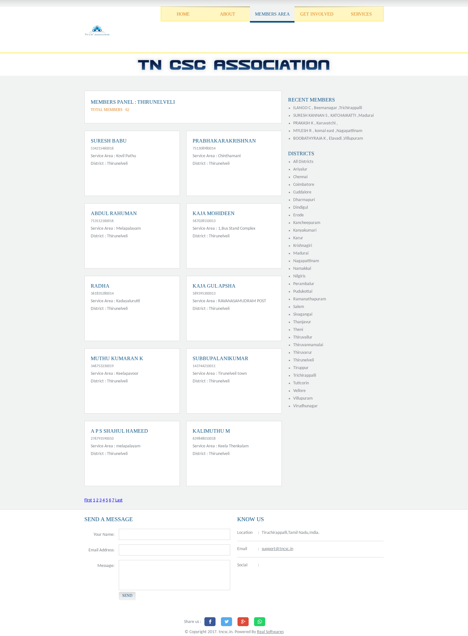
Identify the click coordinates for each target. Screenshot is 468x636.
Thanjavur (302, 322)
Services (361, 14)
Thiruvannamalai (308, 345)
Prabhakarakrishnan (224, 140)
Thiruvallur (302, 337)
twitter (280, 566)
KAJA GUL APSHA (214, 286)
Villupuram (303, 398)
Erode (298, 215)
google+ (296, 566)
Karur (298, 238)
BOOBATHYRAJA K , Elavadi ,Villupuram (328, 138)
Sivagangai (302, 314)
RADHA (100, 286)
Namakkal (302, 268)
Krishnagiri (302, 245)
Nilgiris (299, 276)
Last (119, 500)
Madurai (300, 253)
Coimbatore (303, 184)
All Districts (303, 161)
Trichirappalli (304, 375)
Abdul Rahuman (114, 213)
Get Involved (316, 14)
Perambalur (303, 284)
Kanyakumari (304, 230)
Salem (298, 306)
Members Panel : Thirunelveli (133, 102)
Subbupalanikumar (220, 358)
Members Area (272, 14)
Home (183, 14)
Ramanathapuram (309, 299)
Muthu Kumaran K (117, 358)
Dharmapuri (304, 200)
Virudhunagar (305, 406)
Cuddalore (302, 192)
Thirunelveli (303, 360)
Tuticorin (301, 383)
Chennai (300, 177)
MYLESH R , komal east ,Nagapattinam (327, 131)
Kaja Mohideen (214, 213)
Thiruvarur (302, 352)
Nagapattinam (306, 261)
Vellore (299, 390)
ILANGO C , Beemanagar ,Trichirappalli (327, 108)
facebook (266, 566)
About (227, 14)
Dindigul (300, 207)
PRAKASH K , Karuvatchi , (315, 123)
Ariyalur (300, 169)
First (88, 500)
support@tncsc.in (277, 549)
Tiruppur (300, 368)
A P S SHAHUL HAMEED (119, 431)
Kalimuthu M (211, 431)
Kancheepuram (306, 222)
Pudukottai (302, 291)
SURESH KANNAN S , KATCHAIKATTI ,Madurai (333, 115)
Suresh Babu (109, 140)
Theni (298, 329)
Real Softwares (270, 632)
